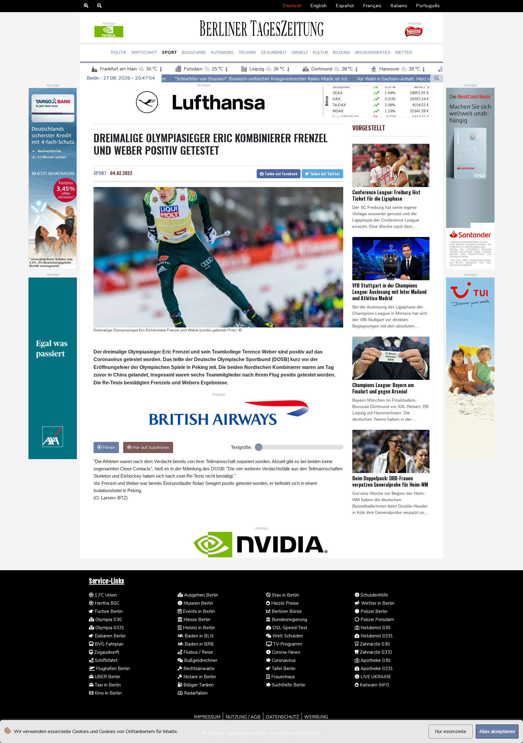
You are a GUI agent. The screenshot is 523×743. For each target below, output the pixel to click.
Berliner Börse (286, 611)
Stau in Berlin (285, 595)
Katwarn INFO (374, 685)
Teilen (280, 173)
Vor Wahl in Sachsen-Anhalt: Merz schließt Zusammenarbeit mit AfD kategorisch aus (371, 79)
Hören (108, 447)
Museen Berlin (197, 603)
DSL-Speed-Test (289, 628)
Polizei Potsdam (376, 619)
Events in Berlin (198, 611)
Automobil (222, 52)
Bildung (341, 52)
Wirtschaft (144, 52)
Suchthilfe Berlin (288, 685)
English (318, 5)
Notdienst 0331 (376, 636)
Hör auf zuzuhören (150, 447)
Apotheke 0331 (376, 669)
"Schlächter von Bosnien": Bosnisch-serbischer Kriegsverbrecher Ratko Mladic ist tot (189, 79)
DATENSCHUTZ (282, 717)
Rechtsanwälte (198, 669)
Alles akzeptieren (497, 731)
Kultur (320, 52)
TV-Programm (287, 644)
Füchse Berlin (108, 611)
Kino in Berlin (108, 693)
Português (428, 5)
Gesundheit (274, 52)
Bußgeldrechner (200, 660)
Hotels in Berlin (198, 628)
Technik (247, 52)
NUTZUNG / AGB (243, 717)
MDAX (338, 101)
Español (345, 5)
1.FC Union (105, 595)
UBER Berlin (107, 677)
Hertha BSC (107, 603)
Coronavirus (283, 660)
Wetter (403, 52)
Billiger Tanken (198, 685)
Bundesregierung (289, 619)
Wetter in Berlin (377, 603)
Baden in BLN (198, 636)
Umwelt (299, 52)
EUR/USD (340, 113)
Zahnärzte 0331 (376, 652)
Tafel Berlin (283, 669)
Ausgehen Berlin (200, 595)
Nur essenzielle (450, 731)
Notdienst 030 (374, 628)
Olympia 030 (108, 619)
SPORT (100, 172)
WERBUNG (316, 717)
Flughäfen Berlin (112, 669)
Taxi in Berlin (107, 685)
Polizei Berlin (373, 611)
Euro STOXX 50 (345, 107)
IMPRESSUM (207, 717)
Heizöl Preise (284, 603)
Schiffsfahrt (106, 660)
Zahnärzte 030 (374, 644)
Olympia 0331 (109, 628)
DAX (336, 89)
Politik (119, 52)
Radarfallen (195, 693)
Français (372, 5)
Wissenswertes (372, 52)
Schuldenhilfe (373, 595)
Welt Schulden (287, 636)
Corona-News (285, 652)
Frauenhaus (282, 677)
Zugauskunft (106, 652)
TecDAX (339, 95)
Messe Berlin (196, 619)
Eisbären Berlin (110, 636)
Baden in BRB (198, 644)
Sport (169, 52)
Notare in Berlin (199, 677)
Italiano (398, 5)
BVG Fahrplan (108, 644)
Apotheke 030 (374, 660)
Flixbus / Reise (197, 652)
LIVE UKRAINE (375, 677)
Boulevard (194, 52)
